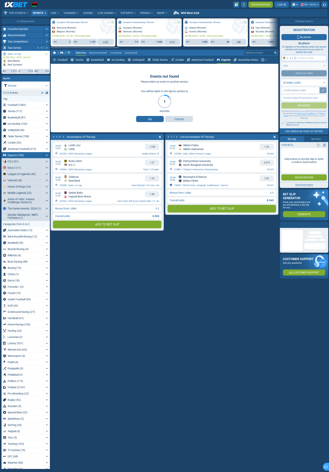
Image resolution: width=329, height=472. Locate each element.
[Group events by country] (47, 92)
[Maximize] (47, 29)
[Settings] (295, 5)
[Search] (275, 52)
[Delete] (160, 137)
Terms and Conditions (306, 113)
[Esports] (61, 53)
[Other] (264, 60)
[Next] (46, 47)
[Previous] (38, 47)
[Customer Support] (324, 5)
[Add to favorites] (46, 54)
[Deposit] (244, 5)
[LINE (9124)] (54, 53)
